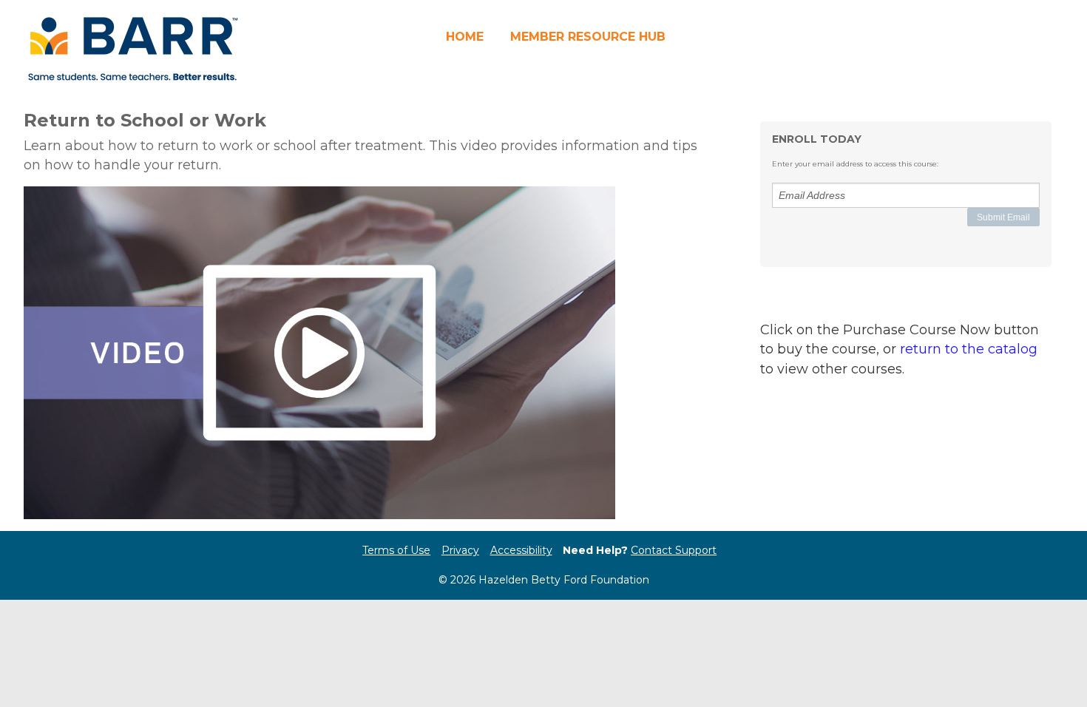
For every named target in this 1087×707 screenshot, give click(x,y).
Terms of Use (396, 550)
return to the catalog (968, 349)
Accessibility (521, 550)
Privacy (460, 550)
